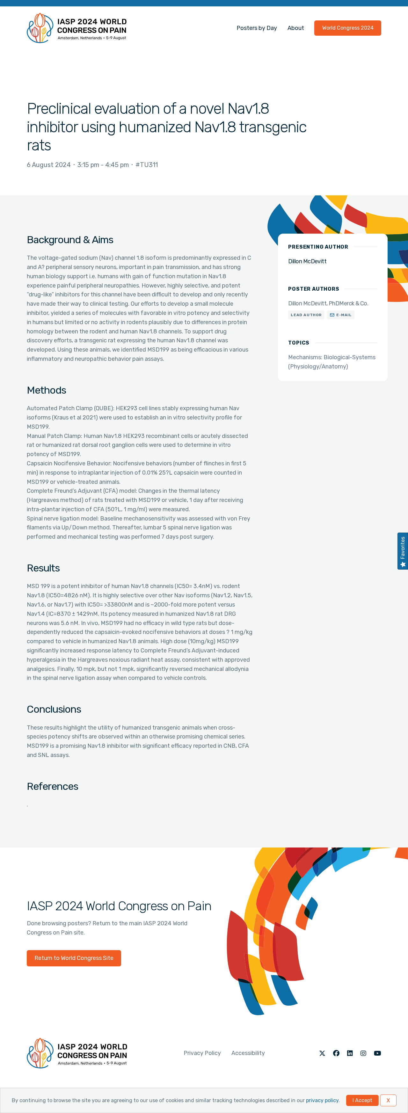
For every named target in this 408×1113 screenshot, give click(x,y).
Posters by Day (257, 28)
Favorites (403, 548)
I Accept (362, 1100)
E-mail (344, 315)
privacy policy (322, 1100)
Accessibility (248, 1053)
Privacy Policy (202, 1053)
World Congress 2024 (348, 28)
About (296, 28)
